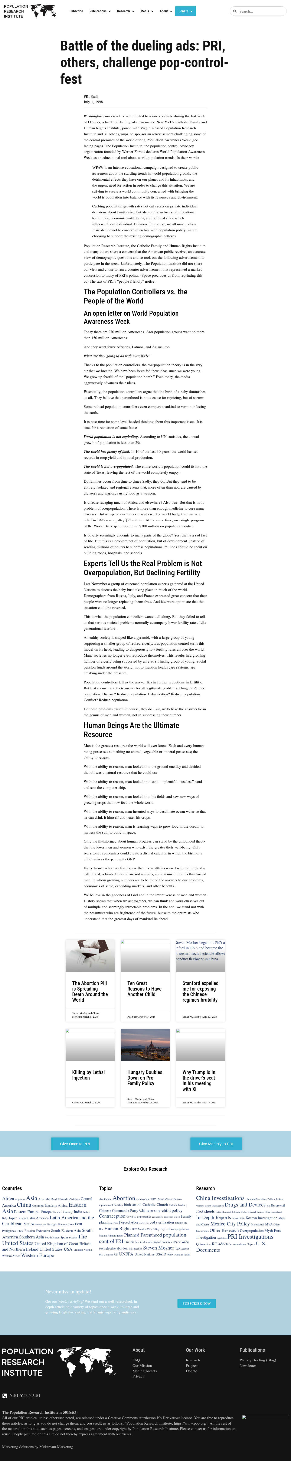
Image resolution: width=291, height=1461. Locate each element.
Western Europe (37, 1254)
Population (221, 1237)
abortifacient (105, 1199)
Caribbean (74, 1199)
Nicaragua (52, 1224)
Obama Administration (111, 1235)
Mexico (29, 1224)
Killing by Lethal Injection (88, 1075)
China (24, 1204)
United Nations (144, 1254)
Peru (78, 1223)
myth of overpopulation (175, 1229)
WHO (170, 1254)
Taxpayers (182, 1248)
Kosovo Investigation (261, 1217)
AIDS (153, 1199)
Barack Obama (165, 1199)
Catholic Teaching (178, 1204)
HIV (101, 1229)
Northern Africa (66, 1224)
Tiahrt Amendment (236, 1244)
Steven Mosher (158, 1247)
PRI (119, 1241)
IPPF (134, 1229)
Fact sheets (205, 1211)
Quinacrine (203, 1244)
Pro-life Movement (144, 1242)
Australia (44, 1199)
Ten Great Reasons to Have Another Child (144, 988)
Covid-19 (131, 1216)
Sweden (73, 1237)
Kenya (22, 1218)
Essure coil (278, 1205)
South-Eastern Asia (66, 1230)
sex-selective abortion (113, 1248)
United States (51, 1249)
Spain (64, 1237)
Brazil (54, 1199)
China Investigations (220, 1198)
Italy (5, 1218)
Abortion (123, 1198)
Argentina (20, 1199)
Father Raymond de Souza (228, 1211)
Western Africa (11, 1256)
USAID (161, 1254)
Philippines (9, 1231)
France (57, 1212)
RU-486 (218, 1243)
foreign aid (181, 1222)
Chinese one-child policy (161, 1210)
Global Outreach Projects (252, 1211)
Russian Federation (37, 1230)
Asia (31, 1198)
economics (157, 1216)
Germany (67, 1212)
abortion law (142, 1199)
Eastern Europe (27, 1211)
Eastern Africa (56, 1205)
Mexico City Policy (149, 1229)
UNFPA (126, 1254)
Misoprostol (257, 1224)
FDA (116, 1222)
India (78, 1211)
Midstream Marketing (56, 1446)
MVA (268, 1224)
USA (68, 1249)
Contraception (112, 1216)
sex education (135, 1248)
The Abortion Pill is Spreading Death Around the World (90, 991)
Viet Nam (78, 1249)
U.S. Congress (106, 1254)
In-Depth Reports (213, 1217)
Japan (13, 1217)
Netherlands (40, 1224)
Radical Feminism (163, 1242)
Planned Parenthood (143, 1234)
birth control (132, 1204)
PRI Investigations (250, 1236)
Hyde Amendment (273, 1211)
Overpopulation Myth (256, 1230)
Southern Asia (31, 1237)
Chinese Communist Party (118, 1210)
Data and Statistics (256, 1199)
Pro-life (129, 1242)
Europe (46, 1211)
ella (268, 1205)
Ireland (86, 1212)
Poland (20, 1230)
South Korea (52, 1237)
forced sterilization (160, 1222)
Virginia (88, 1249)
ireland (235, 1218)
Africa (8, 1198)
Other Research (224, 1230)
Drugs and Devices (245, 1204)
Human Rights (117, 1228)
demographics (144, 1216)
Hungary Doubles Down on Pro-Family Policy (144, 1077)
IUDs (242, 1218)
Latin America (38, 1217)
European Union (172, 1216)
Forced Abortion (131, 1222)
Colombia (38, 1206)
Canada (63, 1198)
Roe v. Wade (181, 1242)
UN (116, 1254)
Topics (251, 1244)
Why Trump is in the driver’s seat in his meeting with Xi (199, 1080)
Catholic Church (155, 1204)
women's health (182, 1254)
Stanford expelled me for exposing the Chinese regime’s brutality (201, 991)
